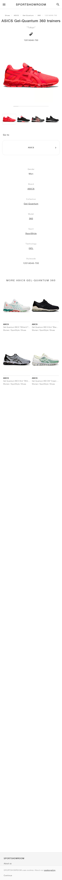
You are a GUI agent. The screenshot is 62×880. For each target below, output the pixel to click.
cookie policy (50, 870)
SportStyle (31, 233)
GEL (31, 248)
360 (39, 15)
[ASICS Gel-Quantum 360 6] (23, 119)
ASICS (16, 15)
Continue (8, 875)
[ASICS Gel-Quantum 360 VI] (52, 119)
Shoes (7, 15)
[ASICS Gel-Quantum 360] (9, 119)
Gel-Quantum (28, 15)
